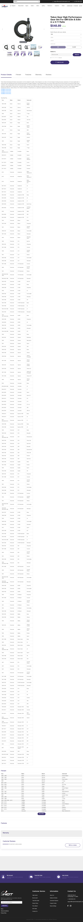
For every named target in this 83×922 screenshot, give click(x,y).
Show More (41, 813)
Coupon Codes (53, 903)
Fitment (18, 75)
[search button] (38, 1)
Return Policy (35, 903)
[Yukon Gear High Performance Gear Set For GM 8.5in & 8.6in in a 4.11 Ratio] (6, 47)
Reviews (48, 75)
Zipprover (60, 57)
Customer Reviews (54, 900)
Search (77, 54)
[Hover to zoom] (23, 29)
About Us (52, 895)
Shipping (52, 28)
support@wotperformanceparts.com (62, 1)
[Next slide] (44, 29)
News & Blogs (53, 906)
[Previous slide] (2, 29)
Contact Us (34, 911)
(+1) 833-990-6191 (78, 1)
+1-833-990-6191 (71, 899)
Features (28, 75)
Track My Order (38, 875)
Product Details (6, 75)
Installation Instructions (6, 89)
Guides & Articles (53, 898)
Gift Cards (34, 908)
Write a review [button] (73, 845)
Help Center (65, 875)
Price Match (35, 906)
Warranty (38, 75)
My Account (10, 875)
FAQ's (2, 908)
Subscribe (4, 905)
